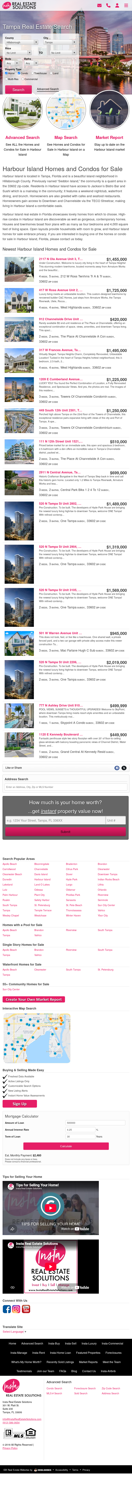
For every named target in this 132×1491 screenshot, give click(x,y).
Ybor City (103, 915)
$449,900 (118, 734)
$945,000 (118, 633)
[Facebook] (7, 1308)
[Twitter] (21, 1308)
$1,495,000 (117, 350)
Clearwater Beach (12, 874)
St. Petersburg (42, 905)
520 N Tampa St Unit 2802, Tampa (61, 503)
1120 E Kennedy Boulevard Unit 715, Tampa (61, 734)
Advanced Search (48, 89)
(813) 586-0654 (11, 1422)
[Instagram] (16, 1308)
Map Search (66, 137)
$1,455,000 (117, 259)
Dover (69, 874)
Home (11, 73)
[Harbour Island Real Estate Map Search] (66, 109)
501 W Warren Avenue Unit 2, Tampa (61, 633)
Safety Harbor (42, 900)
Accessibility (61, 1469)
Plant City (39, 894)
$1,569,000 (117, 590)
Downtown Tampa (107, 874)
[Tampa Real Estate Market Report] (34, 999)
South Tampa (10, 905)
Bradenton (71, 864)
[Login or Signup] (117, 5)
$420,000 (118, 319)
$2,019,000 (117, 662)
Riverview (103, 894)
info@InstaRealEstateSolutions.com (22, 1419)
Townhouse (40, 73)
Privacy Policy (10, 1448)
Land (55, 73)
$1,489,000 (117, 504)
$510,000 (118, 441)
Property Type (13, 69)
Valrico (101, 910)
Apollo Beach (10, 864)
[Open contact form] (99, 5)
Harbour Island (42, 879)
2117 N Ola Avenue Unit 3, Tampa (61, 259)
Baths (27, 58)
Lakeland (8, 884)
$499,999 (118, 705)
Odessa (38, 889)
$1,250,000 (117, 410)
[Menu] (126, 5)
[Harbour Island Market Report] (109, 109)
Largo (69, 884)
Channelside (41, 869)
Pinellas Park (73, 894)
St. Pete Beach (74, 905)
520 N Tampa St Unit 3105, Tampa (61, 590)
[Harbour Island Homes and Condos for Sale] (23, 109)
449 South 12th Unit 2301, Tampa (61, 410)
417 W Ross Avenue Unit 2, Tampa (61, 290)
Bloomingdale (41, 864)
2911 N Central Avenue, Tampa (61, 472)
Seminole (103, 900)
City (45, 38)
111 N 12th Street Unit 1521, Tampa (61, 441)
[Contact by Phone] (108, 5)
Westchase (40, 915)
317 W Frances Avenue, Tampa (61, 350)
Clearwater (104, 869)
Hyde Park (71, 879)
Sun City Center (106, 905)
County (9, 38)
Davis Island (41, 874)
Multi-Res (12, 79)
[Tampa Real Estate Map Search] (37, 1038)
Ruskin (6, 900)
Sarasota (71, 900)
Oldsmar (70, 889)
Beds (8, 58)
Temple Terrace (43, 910)
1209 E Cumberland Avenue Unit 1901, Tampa (61, 379)
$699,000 (118, 472)
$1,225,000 (117, 379)
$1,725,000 (117, 290)
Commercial (31, 79)
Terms (75, 1469)
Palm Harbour (10, 894)
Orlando (102, 889)
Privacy (86, 1469)
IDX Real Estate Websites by (18, 1469)
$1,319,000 (117, 547)
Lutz (5, 889)
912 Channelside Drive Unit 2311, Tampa (61, 319)
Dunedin (7, 879)
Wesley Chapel (11, 915)
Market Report (109, 137)
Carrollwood (9, 869)
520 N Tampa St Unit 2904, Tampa (61, 546)
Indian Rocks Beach (108, 879)
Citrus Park (72, 869)
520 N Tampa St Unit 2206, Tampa (61, 662)
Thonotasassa (73, 910)
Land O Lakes (42, 884)
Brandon (102, 864)
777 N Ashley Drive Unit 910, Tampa (61, 705)
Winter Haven (73, 915)
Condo (24, 73)
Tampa (6, 910)
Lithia (101, 884)
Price (8, 48)
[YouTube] (26, 1308)
